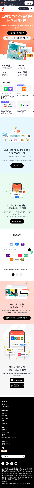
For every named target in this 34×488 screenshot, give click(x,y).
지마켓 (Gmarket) (22, 102)
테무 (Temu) (20, 86)
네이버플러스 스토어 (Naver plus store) (7, 86)
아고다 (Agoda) (5, 102)
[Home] (3, 9)
